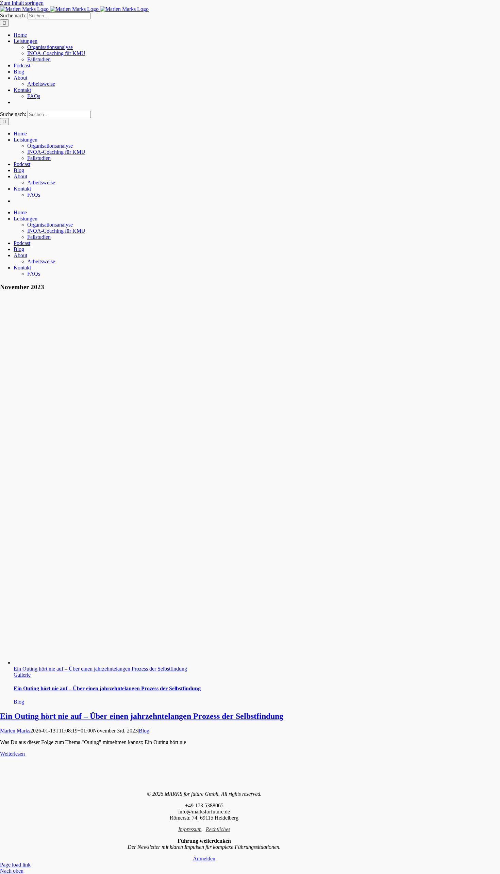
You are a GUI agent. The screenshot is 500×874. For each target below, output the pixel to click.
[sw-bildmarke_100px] (204, 782)
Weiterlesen (12, 754)
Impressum (190, 829)
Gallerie (22, 675)
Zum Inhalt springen (22, 3)
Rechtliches (218, 829)
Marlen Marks (15, 730)
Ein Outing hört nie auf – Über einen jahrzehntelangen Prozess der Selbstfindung (100, 669)
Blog (19, 702)
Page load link (15, 865)
